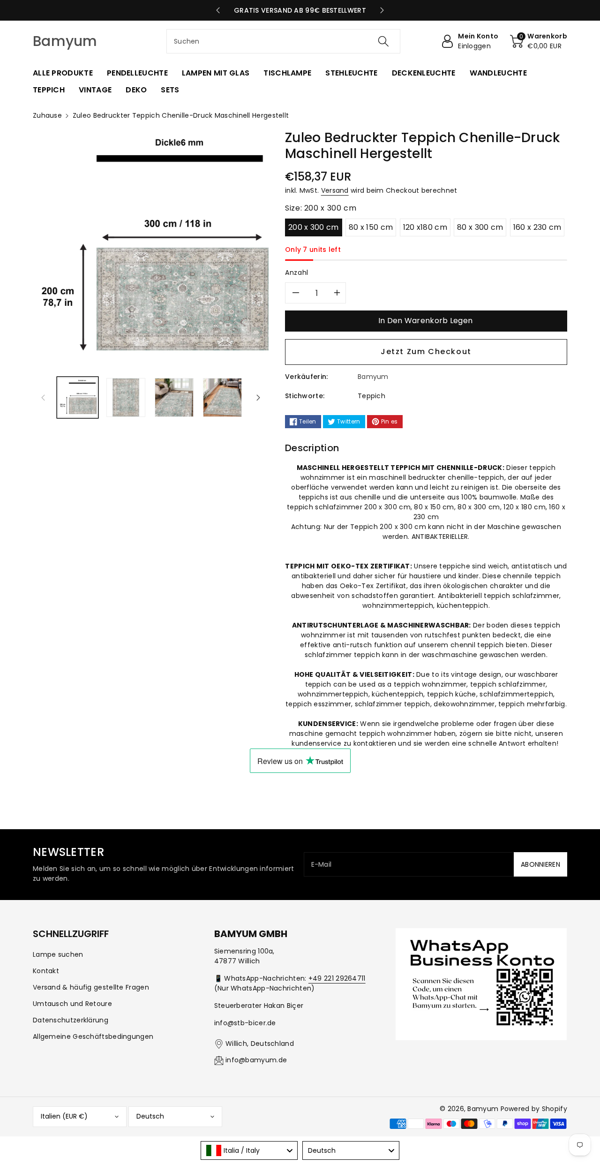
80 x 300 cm (480, 227)
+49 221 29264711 (337, 978)
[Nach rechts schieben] (258, 397)
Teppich (371, 396)
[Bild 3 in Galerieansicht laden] (174, 397)
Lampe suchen (58, 954)
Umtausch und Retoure (72, 1003)
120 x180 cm (425, 227)
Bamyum (482, 1108)
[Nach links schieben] (43, 397)
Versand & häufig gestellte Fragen (91, 987)
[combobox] (283, 41)
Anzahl (296, 272)
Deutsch (150, 1116)
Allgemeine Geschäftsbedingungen (93, 1036)
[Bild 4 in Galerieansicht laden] (222, 397)
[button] (538, 41)
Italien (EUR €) (64, 1116)
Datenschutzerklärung (70, 1020)
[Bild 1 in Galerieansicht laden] (77, 397)
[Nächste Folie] (382, 10)
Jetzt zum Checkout (426, 351)
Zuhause (47, 115)
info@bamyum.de (256, 1060)
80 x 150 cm (371, 227)
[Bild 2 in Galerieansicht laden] (125, 397)
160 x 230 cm (537, 227)
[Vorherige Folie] (218, 10)
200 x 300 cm (313, 227)
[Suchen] (383, 41)
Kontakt (46, 971)
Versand (335, 190)
